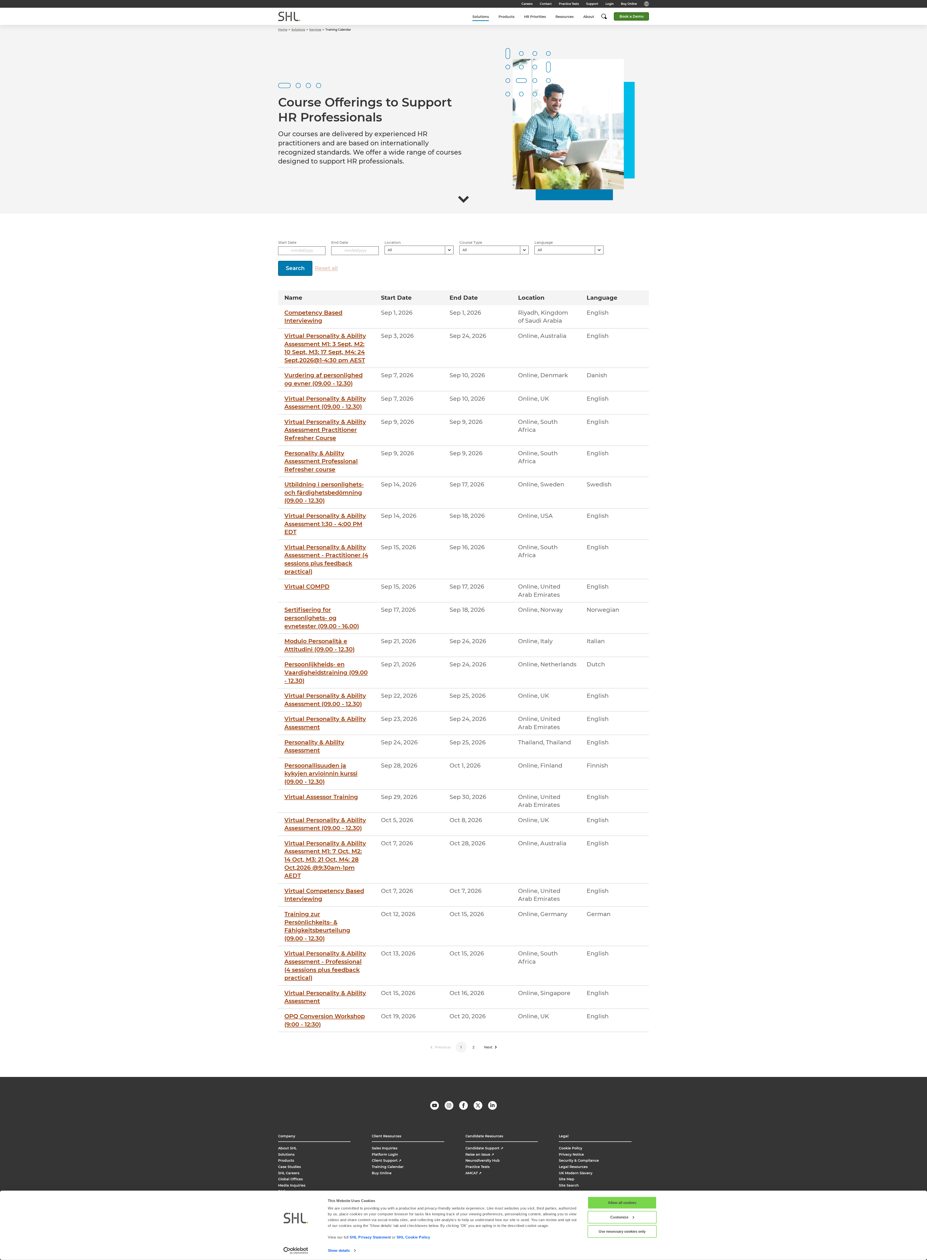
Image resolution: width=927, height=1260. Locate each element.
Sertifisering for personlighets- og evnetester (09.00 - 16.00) (321, 617)
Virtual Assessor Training (321, 796)
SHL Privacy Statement (370, 1237)
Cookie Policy (570, 1148)
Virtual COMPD (307, 586)
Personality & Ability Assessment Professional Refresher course (321, 461)
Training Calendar (388, 1167)
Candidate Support (484, 1148)
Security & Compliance (579, 1160)
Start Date (287, 242)
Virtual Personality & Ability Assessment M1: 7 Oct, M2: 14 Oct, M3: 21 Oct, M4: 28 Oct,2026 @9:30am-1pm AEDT (325, 859)
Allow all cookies (622, 1203)
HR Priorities (535, 16)
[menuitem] (481, 16)
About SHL (287, 1148)
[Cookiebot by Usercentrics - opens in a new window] (296, 1250)
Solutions (480, 16)
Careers (527, 4)
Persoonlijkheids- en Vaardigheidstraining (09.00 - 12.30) (326, 672)
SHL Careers (288, 1173)
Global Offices (290, 1179)
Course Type (470, 242)
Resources (564, 16)
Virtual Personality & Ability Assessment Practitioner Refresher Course (325, 429)
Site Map (566, 1179)
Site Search (569, 1185)
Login (609, 4)
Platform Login (385, 1154)
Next (488, 1047)
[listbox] (419, 250)
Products (506, 16)
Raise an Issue (479, 1154)
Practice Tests (569, 4)
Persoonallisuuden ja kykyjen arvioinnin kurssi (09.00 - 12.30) (321, 773)
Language (543, 242)
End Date (339, 242)
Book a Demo (631, 16)
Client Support (386, 1160)
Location (393, 242)
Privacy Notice (571, 1154)
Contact (546, 4)
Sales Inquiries (384, 1148)
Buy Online (629, 4)
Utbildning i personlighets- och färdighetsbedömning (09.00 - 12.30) (324, 492)
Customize (619, 1217)
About (588, 16)
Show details (339, 1250)
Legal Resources (573, 1167)
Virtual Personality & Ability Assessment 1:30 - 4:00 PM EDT (325, 523)
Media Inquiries (291, 1185)
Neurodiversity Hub (482, 1160)
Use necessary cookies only (622, 1231)
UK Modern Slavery (575, 1173)
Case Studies (289, 1167)
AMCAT (473, 1173)
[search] (606, 16)
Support (592, 4)
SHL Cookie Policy (413, 1237)
